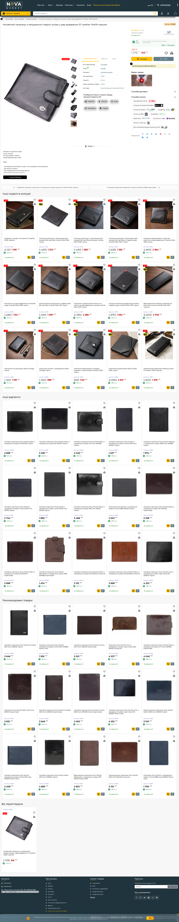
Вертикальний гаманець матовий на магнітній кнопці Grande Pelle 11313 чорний (157, 305)
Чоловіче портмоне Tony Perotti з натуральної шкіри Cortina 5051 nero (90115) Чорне (18, 508)
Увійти (163, 45)
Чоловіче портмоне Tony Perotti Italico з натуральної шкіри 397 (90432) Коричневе (158, 508)
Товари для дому (97, 891)
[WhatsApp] (152, 897)
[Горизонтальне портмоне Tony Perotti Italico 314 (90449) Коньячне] (124, 752)
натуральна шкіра (106, 72)
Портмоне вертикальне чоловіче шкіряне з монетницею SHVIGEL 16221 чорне (88, 370)
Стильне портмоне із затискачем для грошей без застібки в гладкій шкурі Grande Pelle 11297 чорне (123, 240)
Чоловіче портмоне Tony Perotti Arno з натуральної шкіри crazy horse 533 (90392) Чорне (158, 573)
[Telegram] (148, 897)
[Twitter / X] (144, 897)
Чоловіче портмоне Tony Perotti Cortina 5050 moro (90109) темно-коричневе (89, 711)
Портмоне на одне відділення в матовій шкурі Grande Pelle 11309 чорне (19, 304)
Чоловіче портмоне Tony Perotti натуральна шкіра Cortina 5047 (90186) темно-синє (53, 647)
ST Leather (104, 64)
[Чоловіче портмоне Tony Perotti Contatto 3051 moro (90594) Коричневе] (55, 686)
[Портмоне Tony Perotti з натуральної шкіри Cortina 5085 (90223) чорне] (124, 483)
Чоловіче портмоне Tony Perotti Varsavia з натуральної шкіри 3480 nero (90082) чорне (159, 443)
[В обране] (166, 53)
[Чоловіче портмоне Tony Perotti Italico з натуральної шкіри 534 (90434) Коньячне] (89, 548)
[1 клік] (33, 257)
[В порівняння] (172, 53)
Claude (105, 108)
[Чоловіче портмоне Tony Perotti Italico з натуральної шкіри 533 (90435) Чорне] (20, 418)
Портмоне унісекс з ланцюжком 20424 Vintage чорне (54, 369)
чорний (103, 68)
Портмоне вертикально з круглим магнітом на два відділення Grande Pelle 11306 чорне (159, 240)
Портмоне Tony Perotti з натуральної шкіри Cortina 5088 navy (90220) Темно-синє (158, 777)
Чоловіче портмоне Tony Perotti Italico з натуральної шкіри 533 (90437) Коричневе (19, 573)
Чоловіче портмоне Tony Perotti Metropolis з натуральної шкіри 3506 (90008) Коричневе (53, 573)
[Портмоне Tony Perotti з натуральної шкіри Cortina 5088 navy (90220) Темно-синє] (159, 752)
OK (150, 918)
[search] (154, 13)
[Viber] (156, 897)
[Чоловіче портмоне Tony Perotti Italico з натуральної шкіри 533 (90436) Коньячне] (124, 548)
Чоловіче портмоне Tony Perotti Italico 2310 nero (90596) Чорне (54, 776)
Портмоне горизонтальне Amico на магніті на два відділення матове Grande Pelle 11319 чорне (89, 305)
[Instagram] (140, 897)
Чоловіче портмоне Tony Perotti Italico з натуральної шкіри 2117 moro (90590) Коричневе (158, 647)
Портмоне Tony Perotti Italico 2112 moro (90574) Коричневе (19, 711)
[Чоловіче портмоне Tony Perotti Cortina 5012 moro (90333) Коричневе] (89, 621)
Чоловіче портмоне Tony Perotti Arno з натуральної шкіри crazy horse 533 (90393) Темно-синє (124, 712)
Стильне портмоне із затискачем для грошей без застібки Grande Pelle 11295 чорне (54, 240)
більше (92, 897)
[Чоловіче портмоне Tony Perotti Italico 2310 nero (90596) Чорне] (55, 752)
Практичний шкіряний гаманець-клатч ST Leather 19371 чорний (158, 369)
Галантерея (96, 883)
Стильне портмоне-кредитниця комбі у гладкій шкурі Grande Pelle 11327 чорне (124, 304)
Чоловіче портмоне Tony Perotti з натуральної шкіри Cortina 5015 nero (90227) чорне (123, 443)
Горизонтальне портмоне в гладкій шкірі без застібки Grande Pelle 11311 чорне (55, 304)
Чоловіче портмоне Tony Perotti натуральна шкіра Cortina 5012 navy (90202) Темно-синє (17, 777)
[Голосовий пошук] (161, 13)
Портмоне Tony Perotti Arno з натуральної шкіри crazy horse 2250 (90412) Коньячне (122, 647)
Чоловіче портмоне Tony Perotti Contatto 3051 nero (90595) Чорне (20, 646)
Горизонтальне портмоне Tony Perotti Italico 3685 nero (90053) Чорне (158, 711)
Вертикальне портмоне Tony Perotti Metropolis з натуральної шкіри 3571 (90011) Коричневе (88, 777)
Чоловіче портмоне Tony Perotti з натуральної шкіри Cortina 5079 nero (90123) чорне (53, 508)
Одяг (94, 886)
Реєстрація (171, 45)
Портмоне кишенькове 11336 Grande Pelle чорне (123, 369)
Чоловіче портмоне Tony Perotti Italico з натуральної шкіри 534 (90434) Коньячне (89, 573)
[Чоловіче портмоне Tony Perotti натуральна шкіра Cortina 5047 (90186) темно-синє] (55, 621)
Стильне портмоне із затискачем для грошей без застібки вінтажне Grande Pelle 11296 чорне (88, 240)
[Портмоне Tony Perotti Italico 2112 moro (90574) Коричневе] (20, 686)
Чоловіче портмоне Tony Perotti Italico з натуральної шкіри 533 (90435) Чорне (19, 442)
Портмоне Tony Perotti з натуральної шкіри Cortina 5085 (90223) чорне (123, 508)
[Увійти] (168, 13)
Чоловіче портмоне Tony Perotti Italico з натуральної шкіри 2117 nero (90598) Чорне (89, 443)
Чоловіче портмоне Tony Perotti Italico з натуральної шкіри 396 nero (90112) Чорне (89, 508)
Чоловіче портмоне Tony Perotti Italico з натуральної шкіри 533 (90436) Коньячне (124, 573)
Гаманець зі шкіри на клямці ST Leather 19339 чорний (19, 239)
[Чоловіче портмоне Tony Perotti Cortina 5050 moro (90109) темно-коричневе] (89, 686)
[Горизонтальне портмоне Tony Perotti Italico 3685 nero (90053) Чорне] (159, 686)
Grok (116, 101)
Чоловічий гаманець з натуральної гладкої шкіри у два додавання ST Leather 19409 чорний (19, 853)
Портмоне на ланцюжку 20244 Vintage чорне (19, 369)
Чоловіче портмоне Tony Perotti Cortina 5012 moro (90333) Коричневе (89, 646)
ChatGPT (91, 101)
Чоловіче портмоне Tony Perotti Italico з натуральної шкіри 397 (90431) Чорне (54, 442)
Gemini (104, 101)
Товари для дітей (97, 894)
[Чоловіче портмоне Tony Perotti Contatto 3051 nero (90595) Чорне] (20, 621)
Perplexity (92, 108)
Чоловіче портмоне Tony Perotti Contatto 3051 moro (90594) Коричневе (55, 711)
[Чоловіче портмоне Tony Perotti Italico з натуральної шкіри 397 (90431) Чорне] (55, 418)
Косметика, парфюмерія (100, 889)
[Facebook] (136, 897)
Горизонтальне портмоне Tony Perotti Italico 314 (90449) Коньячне (123, 776)
